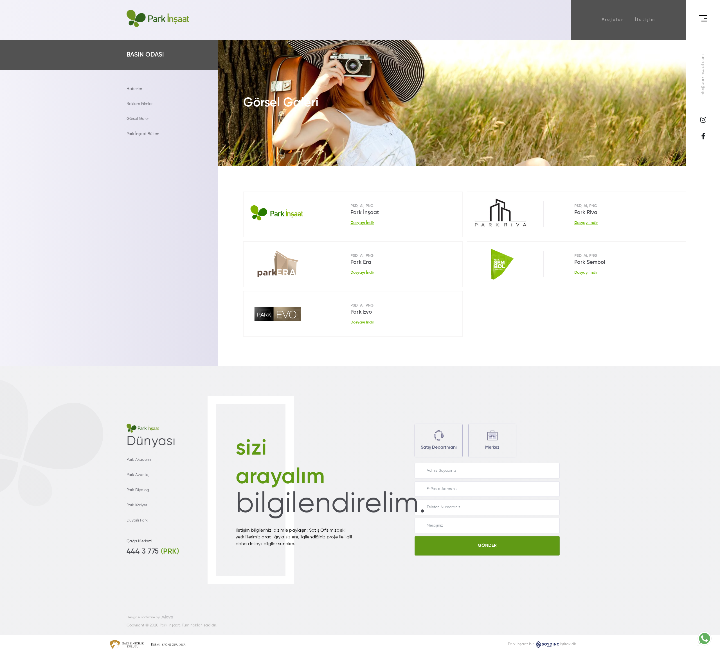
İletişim (645, 20)
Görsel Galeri (138, 119)
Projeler (613, 20)
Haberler (134, 89)
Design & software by (144, 617)
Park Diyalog (138, 490)
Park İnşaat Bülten (143, 134)
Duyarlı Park (137, 520)
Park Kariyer (137, 505)
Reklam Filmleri (140, 104)
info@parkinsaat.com (703, 75)
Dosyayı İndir (362, 223)
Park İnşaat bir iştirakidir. (542, 644)
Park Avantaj (138, 475)
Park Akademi (139, 460)
